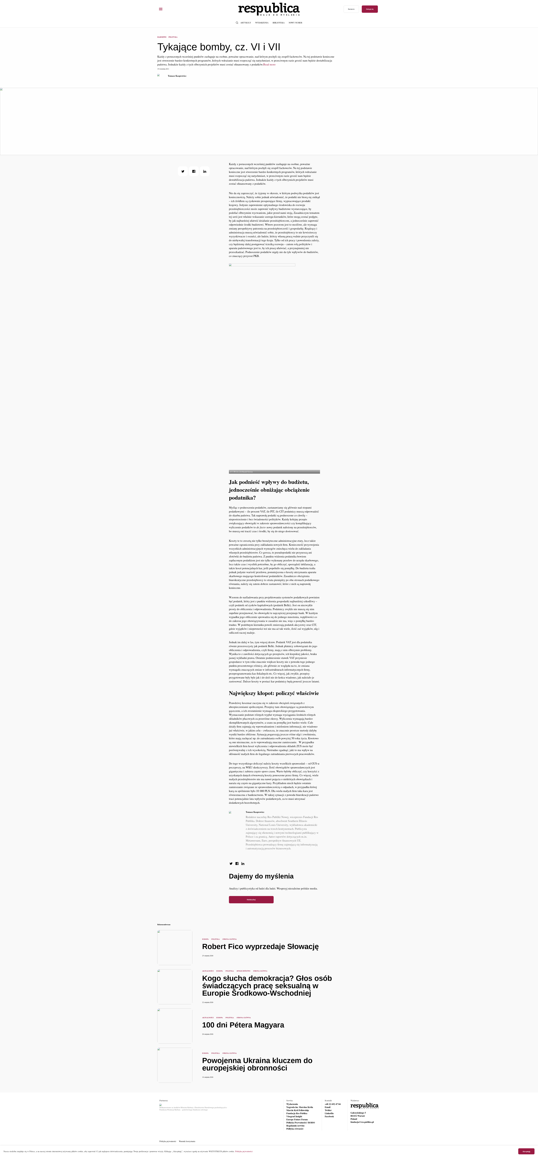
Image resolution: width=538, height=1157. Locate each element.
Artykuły (245, 22)
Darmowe (351, 9)
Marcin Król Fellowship (297, 1110)
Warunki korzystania (187, 1141)
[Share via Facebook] (194, 171)
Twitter (328, 1110)
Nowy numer (295, 22)
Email (327, 1107)
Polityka (173, 37)
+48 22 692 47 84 (333, 1104)
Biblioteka (279, 22)
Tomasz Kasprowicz (177, 75)
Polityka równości (294, 1129)
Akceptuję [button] (526, 1151)
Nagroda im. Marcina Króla (299, 1107)
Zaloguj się (370, 9)
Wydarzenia (261, 22)
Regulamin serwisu (295, 1125)
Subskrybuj (251, 899)
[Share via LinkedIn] (205, 171)
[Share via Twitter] (183, 171)
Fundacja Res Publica (296, 1113)
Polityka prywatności (167, 1141)
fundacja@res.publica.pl (362, 1122)
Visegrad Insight (294, 1116)
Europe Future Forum (297, 1119)
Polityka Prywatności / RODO (300, 1122)
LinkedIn (329, 1113)
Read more (269, 64)
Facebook (329, 1116)
